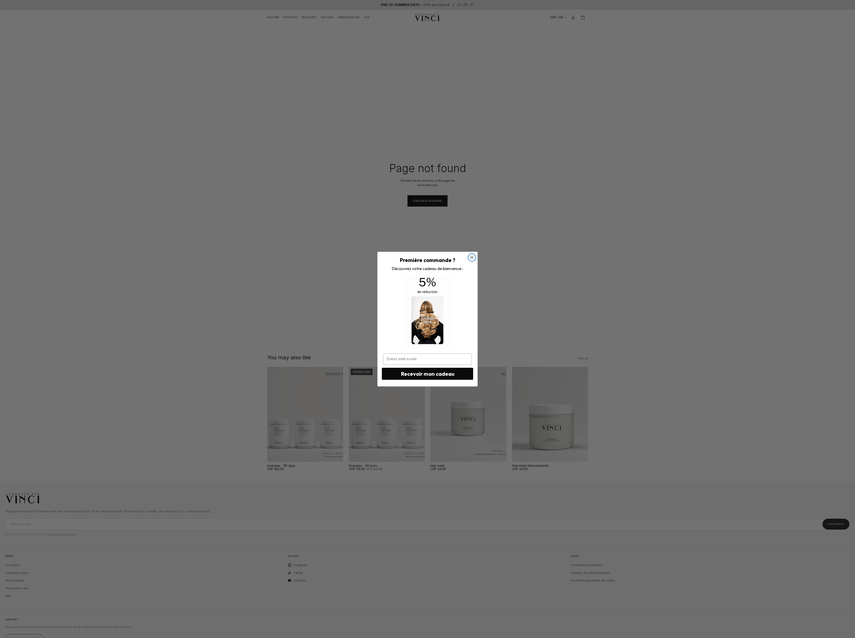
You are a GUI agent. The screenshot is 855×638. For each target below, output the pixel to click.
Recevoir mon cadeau (427, 373)
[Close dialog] (472, 257)
